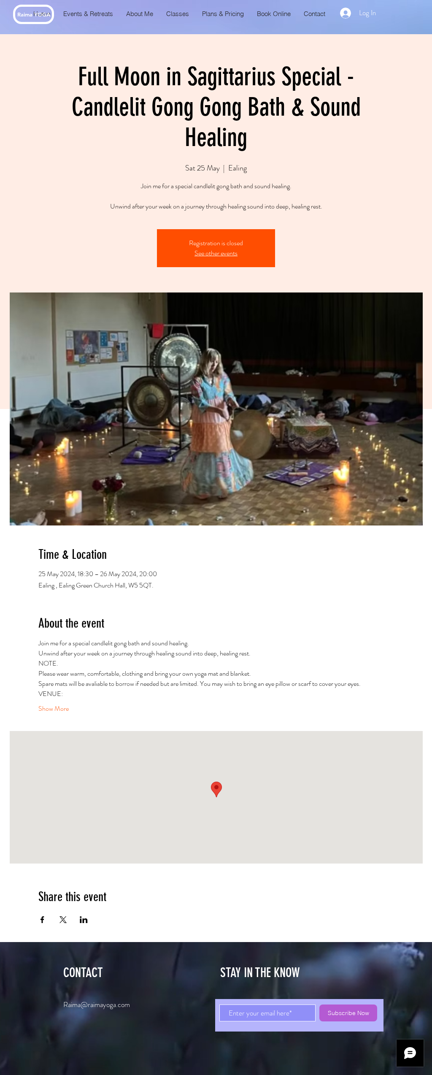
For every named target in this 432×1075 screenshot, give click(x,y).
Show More (53, 708)
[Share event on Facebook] (42, 919)
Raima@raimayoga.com (96, 1004)
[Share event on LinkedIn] (84, 919)
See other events (216, 253)
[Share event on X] (63, 919)
